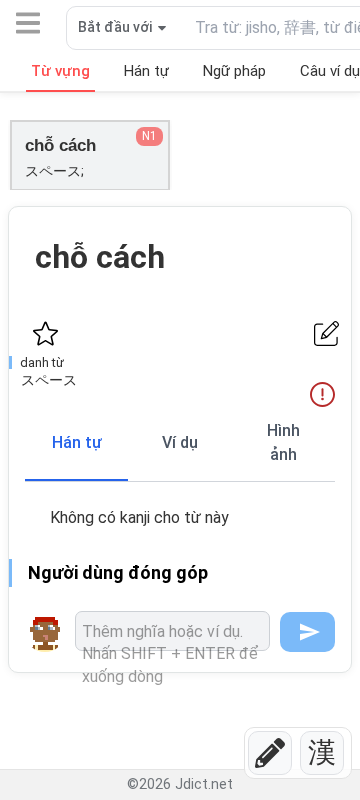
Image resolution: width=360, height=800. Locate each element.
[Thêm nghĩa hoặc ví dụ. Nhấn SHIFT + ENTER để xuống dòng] (172, 631)
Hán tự (77, 442)
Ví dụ (180, 442)
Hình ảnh (283, 442)
